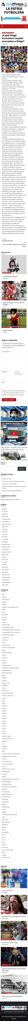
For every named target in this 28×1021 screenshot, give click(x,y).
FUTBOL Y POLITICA (7, 695)
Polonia (4, 809)
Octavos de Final (6, 796)
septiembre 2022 (6, 582)
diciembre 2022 (6, 574)
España (4, 675)
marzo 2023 (5, 567)
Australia (4, 604)
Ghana (3, 703)
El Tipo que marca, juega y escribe (14, 326)
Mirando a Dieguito (8, 330)
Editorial (9, 272)
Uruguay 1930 (5, 857)
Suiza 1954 (4, 847)
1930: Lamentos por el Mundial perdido (12, 490)
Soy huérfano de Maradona (10, 276)
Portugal (4, 812)
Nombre (4, 372)
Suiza (3, 842)
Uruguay (4, 855)
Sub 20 (3, 837)
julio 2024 (4, 529)
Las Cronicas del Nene (7, 764)
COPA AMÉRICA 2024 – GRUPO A (11, 630)
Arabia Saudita (5, 599)
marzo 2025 (5, 516)
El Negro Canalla (6, 665)
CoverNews (18, 1016)
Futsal (3, 698)
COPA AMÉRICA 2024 (8, 627)
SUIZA (3, 845)
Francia (4, 688)
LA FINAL (4, 759)
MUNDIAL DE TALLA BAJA (9, 786)
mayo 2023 (5, 562)
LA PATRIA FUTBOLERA (14, 10)
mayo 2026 (5, 511)
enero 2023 (5, 572)
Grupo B (4, 716)
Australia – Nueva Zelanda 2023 (10, 607)
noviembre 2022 (6, 577)
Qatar (3, 817)
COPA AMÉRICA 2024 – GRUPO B (11, 632)
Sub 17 (3, 834)
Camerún (4, 617)
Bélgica (4, 609)
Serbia (3, 829)
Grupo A (4, 708)
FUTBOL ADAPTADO (8, 693)
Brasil (3, 612)
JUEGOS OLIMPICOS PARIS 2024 (11, 753)
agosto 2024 (5, 526)
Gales (3, 700)
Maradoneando (6, 771)
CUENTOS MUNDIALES (8, 647)
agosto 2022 (5, 585)
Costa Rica (4, 640)
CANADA (4, 619)
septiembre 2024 (6, 524)
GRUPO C (4, 718)
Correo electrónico (18, 374)
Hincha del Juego (10, 32)
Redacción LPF (5, 918)
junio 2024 (4, 531)
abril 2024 (4, 536)
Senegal (4, 827)
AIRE (3, 594)
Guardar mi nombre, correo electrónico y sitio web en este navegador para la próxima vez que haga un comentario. (13, 393)
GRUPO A (4, 705)
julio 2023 (4, 557)
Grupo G (4, 731)
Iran (3, 743)
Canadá (4, 622)
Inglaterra (4, 741)
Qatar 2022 (5, 819)
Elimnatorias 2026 (6, 673)
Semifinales (5, 824)
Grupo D (4, 723)
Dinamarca (4, 657)
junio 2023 (4, 559)
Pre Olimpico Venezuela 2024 (9, 814)
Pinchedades (5, 802)
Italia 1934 (4, 748)
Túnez (3, 852)
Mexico (4, 776)
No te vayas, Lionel (6, 478)
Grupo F (4, 728)
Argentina (4, 602)
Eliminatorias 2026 (6, 670)
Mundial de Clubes (6, 784)
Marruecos (5, 774)
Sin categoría (5, 832)
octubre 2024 (5, 521)
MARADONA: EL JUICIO (8, 769)
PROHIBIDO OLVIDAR (7, 240)
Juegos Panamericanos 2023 (9, 756)
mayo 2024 (5, 534)
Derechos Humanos (7, 652)
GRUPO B (4, 713)
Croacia (4, 642)
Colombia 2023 (6, 624)
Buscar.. (22, 469)
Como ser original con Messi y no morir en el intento (14, 244)
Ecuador (4, 660)
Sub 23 (3, 839)
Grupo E (4, 726)
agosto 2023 (5, 554)
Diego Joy (5, 44)
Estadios (4, 680)
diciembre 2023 (6, 544)
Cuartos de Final (6, 645)
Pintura (4, 804)
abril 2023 (4, 564)
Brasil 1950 (5, 614)
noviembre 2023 (6, 547)
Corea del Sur (5, 637)
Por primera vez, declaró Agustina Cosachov (13, 481)
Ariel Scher (5, 332)
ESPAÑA (4, 678)
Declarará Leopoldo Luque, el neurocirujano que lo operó (14, 487)
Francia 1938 (5, 690)
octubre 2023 (5, 549)
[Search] (26, 26)
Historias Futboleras (7, 738)
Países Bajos (5, 799)
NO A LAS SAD (6, 791)
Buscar (3, 463)
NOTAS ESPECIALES (7, 794)
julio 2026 (4, 509)
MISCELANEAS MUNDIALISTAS (10, 779)
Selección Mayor (6, 822)
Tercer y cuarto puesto (7, 850)
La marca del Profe (6, 761)
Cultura (4, 650)
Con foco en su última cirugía (9, 484)
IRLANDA (4, 746)
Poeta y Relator (6, 807)
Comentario (6, 351)
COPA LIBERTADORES (8, 635)
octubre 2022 (5, 579)
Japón (3, 751)
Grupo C (4, 721)
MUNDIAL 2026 (6, 781)
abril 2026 (4, 514)
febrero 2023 (5, 569)
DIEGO (3, 32)
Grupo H (4, 733)
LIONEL (4, 766)
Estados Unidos (6, 683)
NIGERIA (4, 789)
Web (3, 382)
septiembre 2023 (6, 552)
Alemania (4, 597)
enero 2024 (5, 542)
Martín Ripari (5, 278)
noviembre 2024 (6, 519)
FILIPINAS (4, 685)
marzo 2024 (5, 539)
